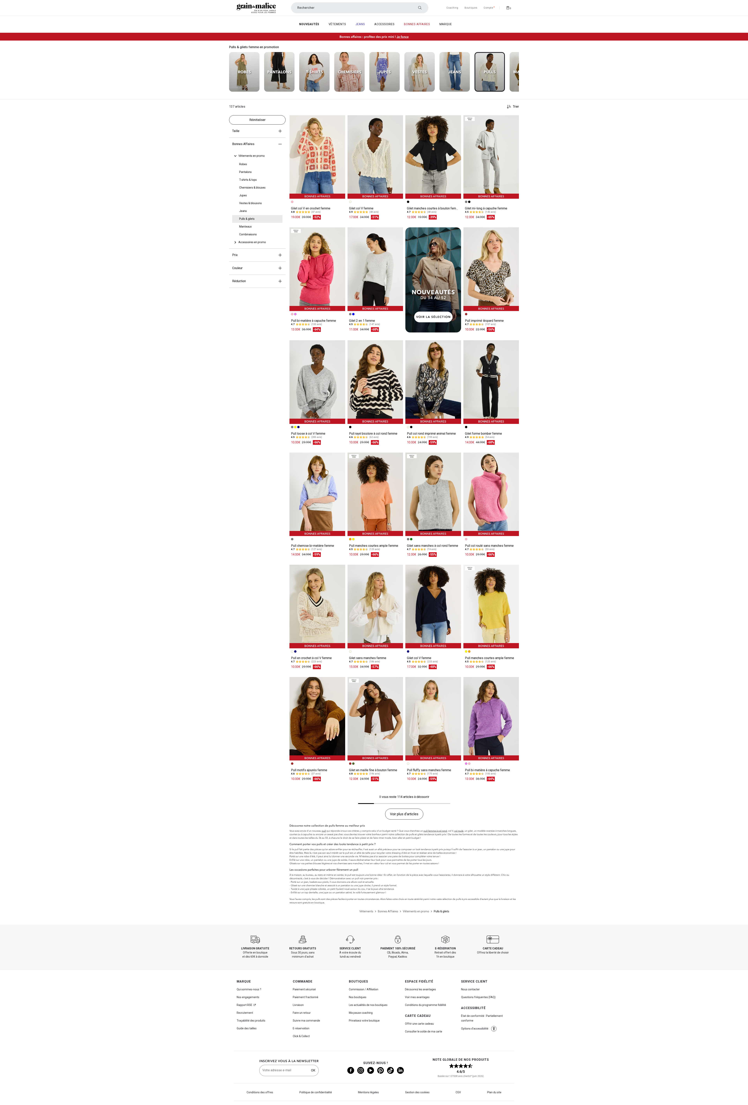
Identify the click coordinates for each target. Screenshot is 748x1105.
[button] (340, 119)
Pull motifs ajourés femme (309, 770)
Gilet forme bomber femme (483, 433)
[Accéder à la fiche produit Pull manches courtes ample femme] (375, 494)
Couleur (237, 268)
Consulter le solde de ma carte (423, 1031)
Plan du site (494, 1092)
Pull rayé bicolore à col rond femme (373, 433)
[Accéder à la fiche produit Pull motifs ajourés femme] (317, 718)
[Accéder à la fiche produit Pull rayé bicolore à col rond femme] (375, 382)
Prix (235, 255)
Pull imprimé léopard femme (484, 321)
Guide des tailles (247, 1028)
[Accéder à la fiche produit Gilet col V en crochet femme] (317, 157)
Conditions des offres (260, 1092)
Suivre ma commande (306, 1020)
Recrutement (245, 1012)
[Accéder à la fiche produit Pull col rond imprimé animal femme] (433, 382)
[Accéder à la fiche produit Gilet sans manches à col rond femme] (433, 494)
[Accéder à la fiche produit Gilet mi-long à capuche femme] (491, 157)
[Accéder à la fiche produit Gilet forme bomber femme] (491, 382)
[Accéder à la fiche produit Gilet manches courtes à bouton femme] (433, 157)
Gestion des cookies (417, 1092)
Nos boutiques (357, 997)
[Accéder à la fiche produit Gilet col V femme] (375, 157)
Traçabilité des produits (251, 1020)
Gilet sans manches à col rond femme (432, 546)
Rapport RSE (244, 1005)
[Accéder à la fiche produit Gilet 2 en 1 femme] (375, 269)
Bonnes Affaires (243, 144)
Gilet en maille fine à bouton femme (373, 770)
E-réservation (301, 1028)
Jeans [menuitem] (360, 24)
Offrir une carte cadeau (419, 1023)
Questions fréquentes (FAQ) (478, 997)
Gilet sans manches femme (367, 658)
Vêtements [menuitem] (337, 24)
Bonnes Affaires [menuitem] (417, 24)
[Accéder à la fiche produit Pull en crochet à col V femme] (317, 606)
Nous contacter (470, 989)
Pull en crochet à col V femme (311, 658)
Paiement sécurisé (304, 989)
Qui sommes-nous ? (249, 989)
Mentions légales (368, 1092)
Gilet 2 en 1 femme (362, 321)
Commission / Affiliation (363, 989)
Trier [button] (516, 106)
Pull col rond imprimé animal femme (431, 433)
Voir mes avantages (417, 997)
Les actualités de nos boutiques (368, 1005)
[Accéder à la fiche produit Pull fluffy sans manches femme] (433, 718)
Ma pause (361, 1012)
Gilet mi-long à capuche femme (486, 208)
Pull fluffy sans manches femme (429, 770)
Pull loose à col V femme (308, 433)
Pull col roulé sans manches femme (489, 546)
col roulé (458, 830)
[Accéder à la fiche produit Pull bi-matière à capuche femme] (317, 269)
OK (313, 1070)
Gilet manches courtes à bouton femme (433, 208)
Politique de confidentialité (315, 1092)
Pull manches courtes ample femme (373, 546)
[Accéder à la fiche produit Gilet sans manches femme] (375, 606)
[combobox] (359, 7)
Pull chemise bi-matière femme (312, 546)
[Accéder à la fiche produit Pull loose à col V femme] (317, 382)
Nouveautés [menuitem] (309, 24)
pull (324, 830)
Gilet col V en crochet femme (310, 208)
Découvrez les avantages (420, 989)
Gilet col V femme (361, 208)
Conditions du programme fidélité (425, 1005)
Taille (235, 131)
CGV (458, 1092)
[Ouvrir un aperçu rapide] (340, 120)
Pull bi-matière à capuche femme (313, 321)
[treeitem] (251, 156)
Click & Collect (301, 1036)
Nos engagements (248, 997)
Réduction (239, 281)
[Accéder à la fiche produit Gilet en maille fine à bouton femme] (375, 718)
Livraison (298, 1005)
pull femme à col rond (435, 830)
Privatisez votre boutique (364, 1020)
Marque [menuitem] (445, 24)
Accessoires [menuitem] (384, 24)
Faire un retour (302, 1012)
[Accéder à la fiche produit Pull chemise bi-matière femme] (317, 494)
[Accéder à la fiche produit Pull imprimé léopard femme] (491, 269)
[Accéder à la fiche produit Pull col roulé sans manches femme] (491, 494)
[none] (257, 156)
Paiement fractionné (305, 997)
